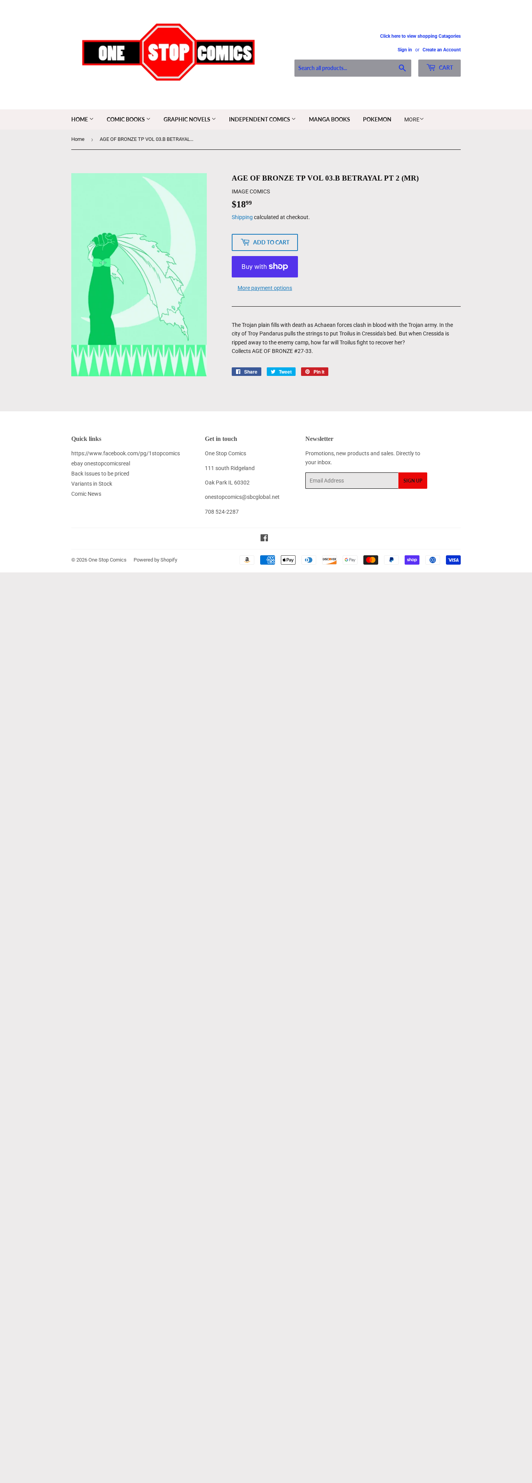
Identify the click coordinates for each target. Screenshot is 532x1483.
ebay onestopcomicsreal (100, 463)
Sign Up (412, 481)
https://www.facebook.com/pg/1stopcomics (125, 453)
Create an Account (442, 50)
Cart (445, 67)
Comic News (86, 494)
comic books (126, 119)
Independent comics (260, 119)
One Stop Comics (107, 560)
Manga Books (329, 119)
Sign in (405, 50)
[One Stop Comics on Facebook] (264, 539)
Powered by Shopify (155, 560)
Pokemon (377, 119)
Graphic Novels (187, 119)
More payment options (265, 288)
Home (80, 119)
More (411, 119)
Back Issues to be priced (100, 473)
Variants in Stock (91, 484)
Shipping (242, 217)
